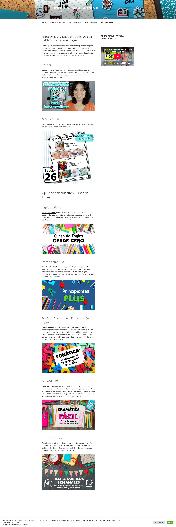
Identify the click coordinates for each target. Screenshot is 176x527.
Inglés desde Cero (49, 213)
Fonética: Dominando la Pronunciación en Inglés (60, 327)
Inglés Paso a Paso (76, 8)
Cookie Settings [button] (159, 522)
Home (44, 22)
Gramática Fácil (48, 386)
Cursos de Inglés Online (57, 22)
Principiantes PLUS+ (50, 267)
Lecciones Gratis (75, 22)
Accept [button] (170, 522)
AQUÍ (55, 450)
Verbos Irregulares (90, 22)
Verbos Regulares (107, 22)
